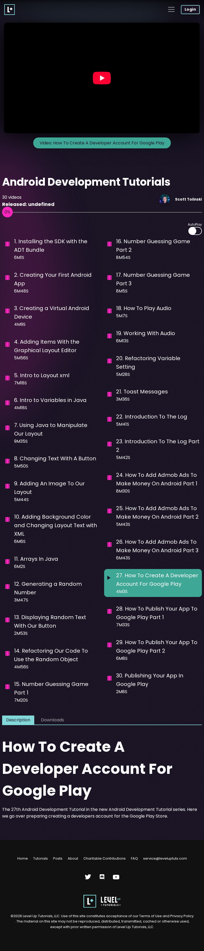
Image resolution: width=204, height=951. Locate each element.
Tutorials (40, 858)
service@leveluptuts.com (165, 858)
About (73, 858)
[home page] (102, 906)
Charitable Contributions (104, 858)
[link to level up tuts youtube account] (116, 879)
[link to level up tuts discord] (102, 879)
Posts (57, 858)
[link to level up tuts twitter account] (88, 879)
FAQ (134, 858)
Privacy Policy (182, 916)
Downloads (52, 720)
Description (18, 720)
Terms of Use (151, 916)
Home (22, 858)
